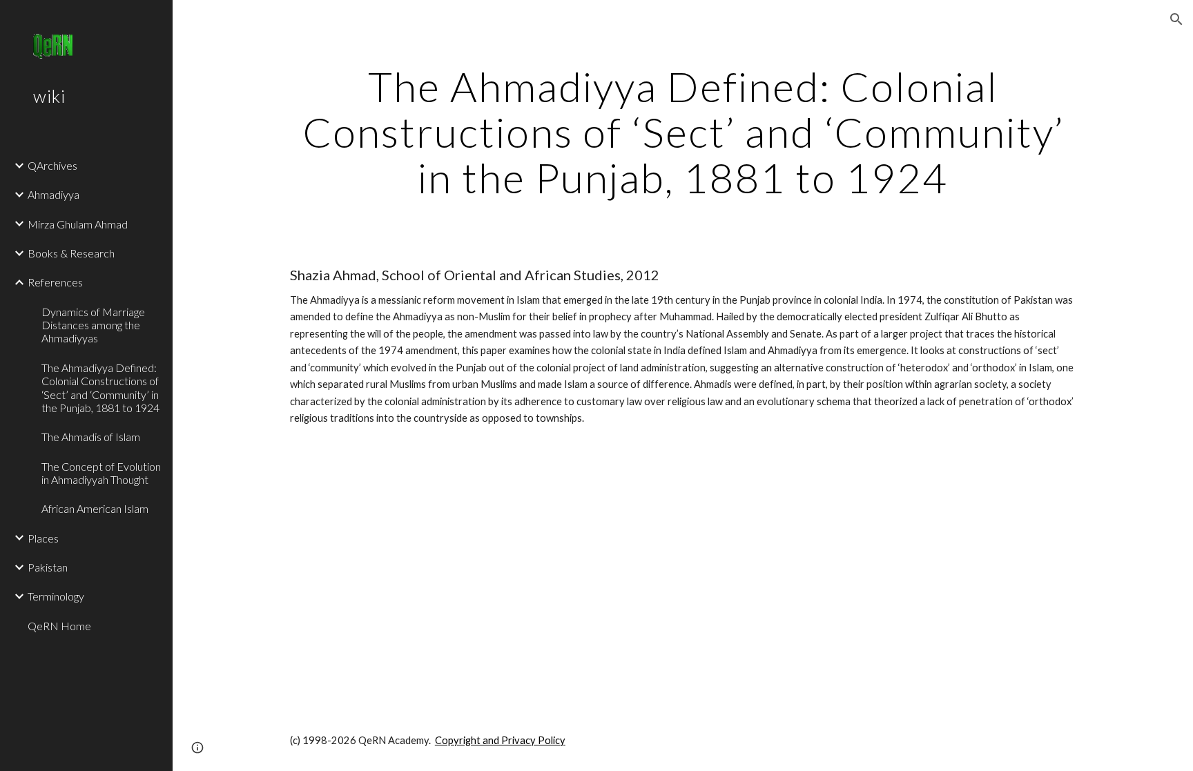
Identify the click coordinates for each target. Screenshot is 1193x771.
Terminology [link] (56, 596)
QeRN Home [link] (59, 625)
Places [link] (43, 538)
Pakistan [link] (48, 567)
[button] (1176, 19)
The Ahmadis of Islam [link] (90, 436)
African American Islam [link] (94, 508)
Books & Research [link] (71, 253)
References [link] (55, 282)
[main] (682, 132)
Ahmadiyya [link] (53, 194)
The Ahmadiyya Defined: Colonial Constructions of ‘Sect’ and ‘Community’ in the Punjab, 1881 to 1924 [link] (100, 387)
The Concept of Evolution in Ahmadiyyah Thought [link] (101, 473)
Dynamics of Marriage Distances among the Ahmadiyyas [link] (93, 325)
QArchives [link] (52, 165)
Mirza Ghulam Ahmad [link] (78, 224)
